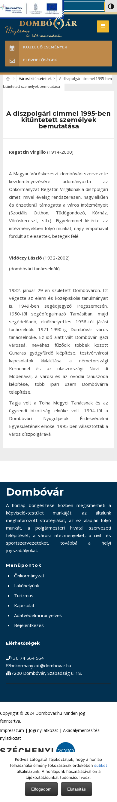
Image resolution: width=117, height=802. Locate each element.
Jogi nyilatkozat (43, 730)
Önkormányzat (29, 576)
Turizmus (23, 595)
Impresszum (12, 730)
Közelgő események (45, 47)
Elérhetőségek (40, 60)
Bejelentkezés (29, 625)
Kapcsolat (24, 605)
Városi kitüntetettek (35, 78)
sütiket (100, 765)
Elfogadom (41, 789)
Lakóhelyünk (26, 585)
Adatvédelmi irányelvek (38, 615)
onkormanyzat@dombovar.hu (40, 665)
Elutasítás (76, 789)
